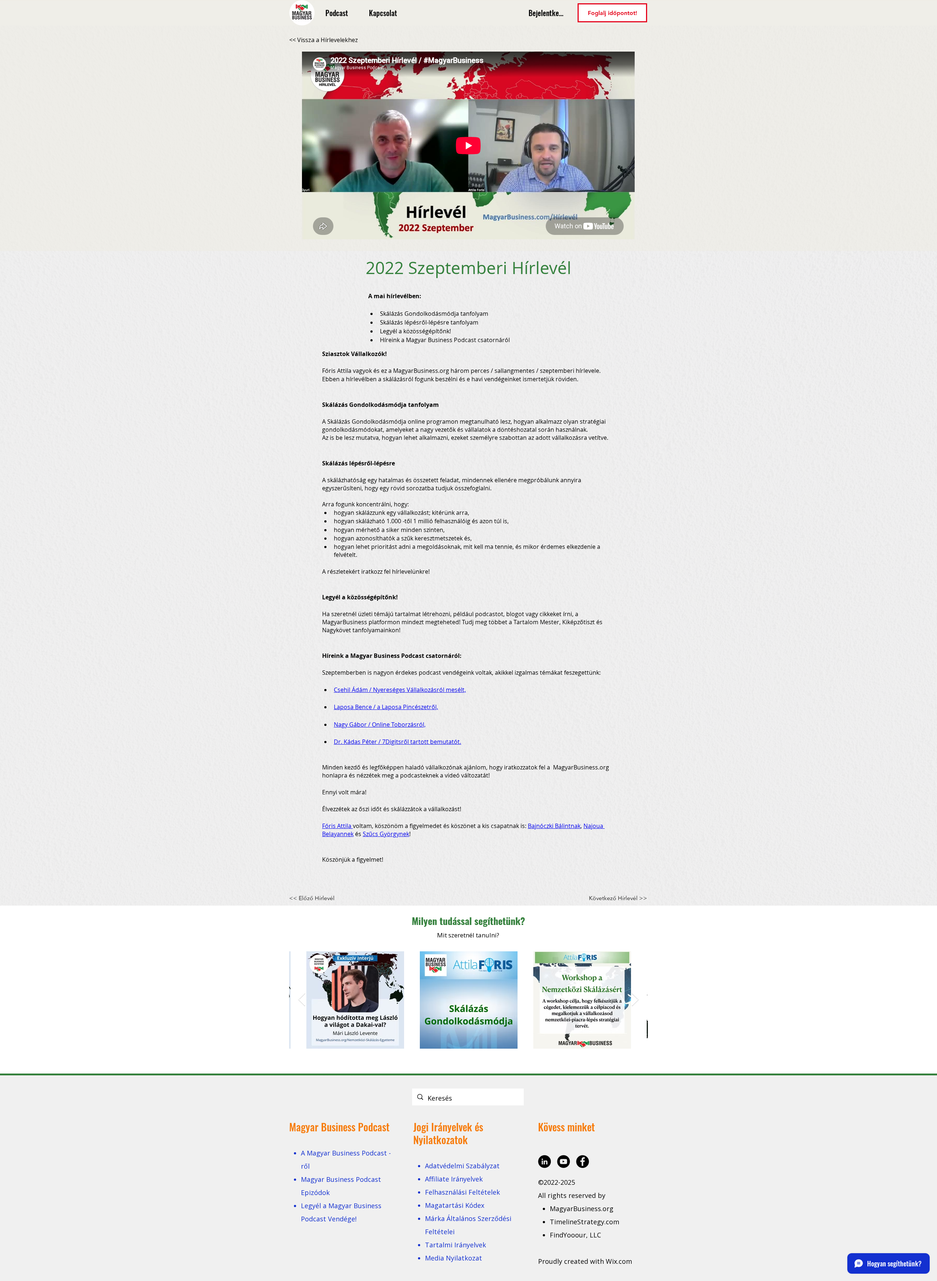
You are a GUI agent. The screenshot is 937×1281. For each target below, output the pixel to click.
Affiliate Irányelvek (454, 1179)
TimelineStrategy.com (584, 1221)
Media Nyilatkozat (453, 1258)
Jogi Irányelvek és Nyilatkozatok (448, 1133)
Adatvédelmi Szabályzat (462, 1165)
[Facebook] (582, 1161)
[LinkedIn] (544, 1161)
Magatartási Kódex (454, 1205)
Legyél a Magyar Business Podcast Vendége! (341, 1212)
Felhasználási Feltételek (462, 1192)
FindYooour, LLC (575, 1235)
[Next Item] (635, 1000)
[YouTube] (563, 1161)
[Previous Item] (302, 1000)
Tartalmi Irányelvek (455, 1244)
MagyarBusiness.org (582, 1208)
